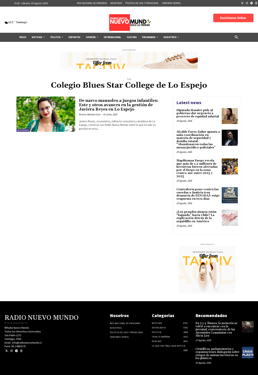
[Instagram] (247, 3)
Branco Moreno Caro (89, 114)
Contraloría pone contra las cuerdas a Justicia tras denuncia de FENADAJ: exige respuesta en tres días (198, 194)
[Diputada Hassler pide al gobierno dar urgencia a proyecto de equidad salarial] (230, 116)
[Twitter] (242, 3)
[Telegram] (251, 3)
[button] (236, 37)
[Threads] (21, 351)
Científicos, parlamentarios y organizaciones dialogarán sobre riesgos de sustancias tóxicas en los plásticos (217, 353)
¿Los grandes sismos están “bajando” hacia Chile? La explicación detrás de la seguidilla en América (196, 216)
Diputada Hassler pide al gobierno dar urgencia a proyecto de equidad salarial (197, 113)
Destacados (23, 130)
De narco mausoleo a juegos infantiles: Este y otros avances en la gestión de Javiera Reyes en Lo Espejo (118, 105)
